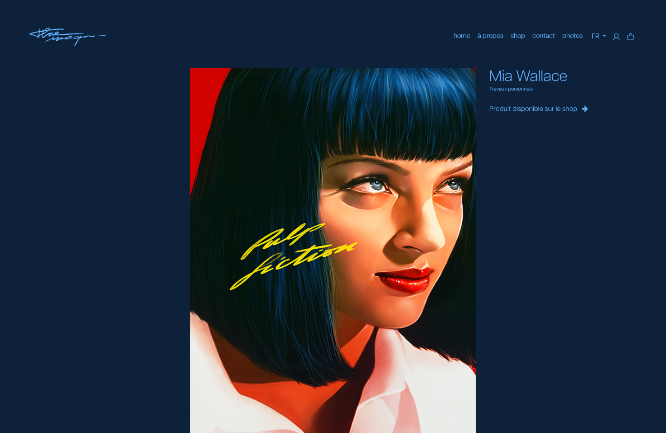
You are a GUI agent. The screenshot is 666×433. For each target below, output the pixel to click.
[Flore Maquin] (67, 36)
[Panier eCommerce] (630, 36)
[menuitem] (462, 36)
